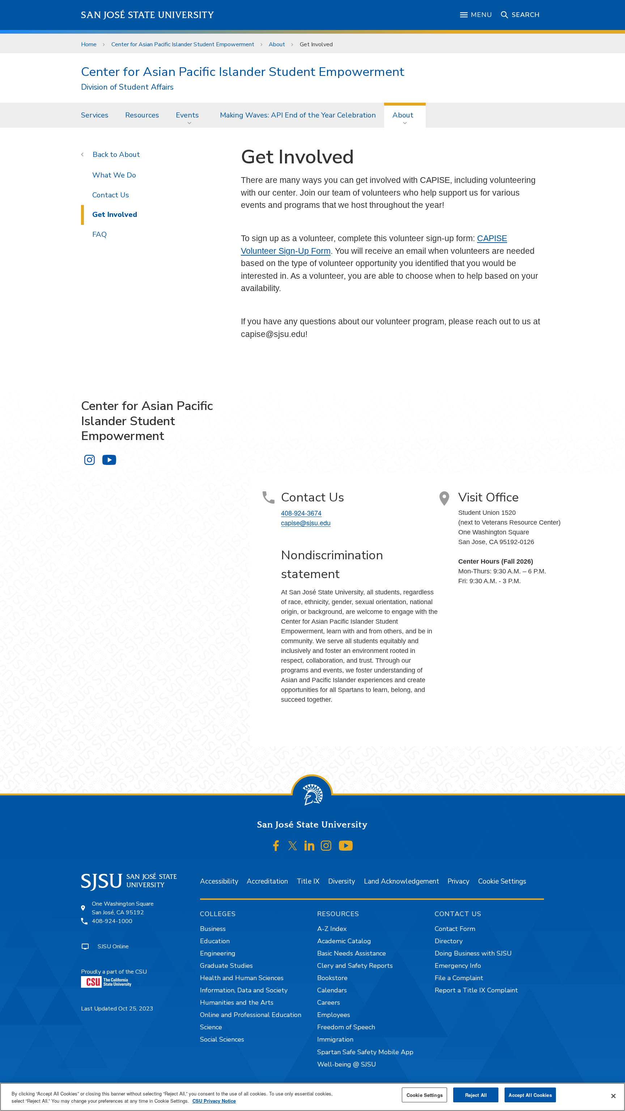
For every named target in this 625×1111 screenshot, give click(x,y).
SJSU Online (113, 946)
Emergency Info (458, 965)
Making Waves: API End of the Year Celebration (298, 115)
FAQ (99, 234)
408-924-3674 (301, 512)
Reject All (476, 1094)
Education (215, 941)
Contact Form (455, 928)
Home (89, 44)
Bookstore (332, 978)
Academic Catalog (344, 941)
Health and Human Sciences (242, 978)
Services (95, 115)
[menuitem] (95, 115)
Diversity (341, 881)
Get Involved (114, 214)
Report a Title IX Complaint (476, 990)
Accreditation (267, 881)
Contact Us (110, 195)
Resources (142, 115)
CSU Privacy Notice (214, 1100)
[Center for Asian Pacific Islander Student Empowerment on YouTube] (109, 460)
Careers (328, 1002)
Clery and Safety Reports (355, 965)
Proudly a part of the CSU (114, 972)
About (277, 44)
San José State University (147, 15)
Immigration (335, 1039)
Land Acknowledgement (401, 881)
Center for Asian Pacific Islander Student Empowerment (182, 44)
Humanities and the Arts (236, 1002)
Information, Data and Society (244, 990)
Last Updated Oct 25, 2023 (117, 1009)
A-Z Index (331, 928)
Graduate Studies (226, 965)
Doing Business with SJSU (473, 953)
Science (211, 1027)
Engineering (217, 953)
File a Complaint (459, 978)
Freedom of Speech (346, 1027)
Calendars (332, 990)
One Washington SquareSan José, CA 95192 (123, 908)
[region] (312, 1097)
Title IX (308, 881)
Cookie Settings (502, 881)
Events (187, 115)
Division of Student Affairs (127, 87)
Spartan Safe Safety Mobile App (365, 1052)
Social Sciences (222, 1039)
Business (213, 928)
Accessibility (219, 881)
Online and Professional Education (250, 1014)
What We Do (114, 175)
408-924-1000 (112, 921)
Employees (333, 1014)
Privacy (458, 881)
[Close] (613, 1096)
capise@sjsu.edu (306, 522)
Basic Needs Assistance (351, 953)
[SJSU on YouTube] (345, 845)
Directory (449, 941)
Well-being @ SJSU (346, 1064)
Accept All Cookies (530, 1094)
